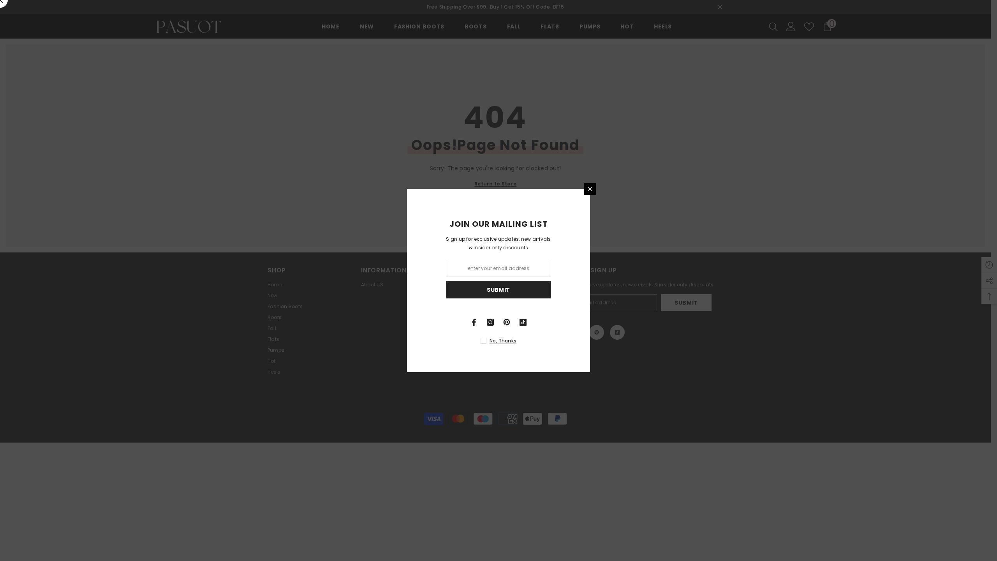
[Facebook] (565, 322)
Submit (590, 290)
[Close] (681, 189)
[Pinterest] (598, 322)
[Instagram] (582, 322)
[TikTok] (614, 322)
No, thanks (594, 340)
